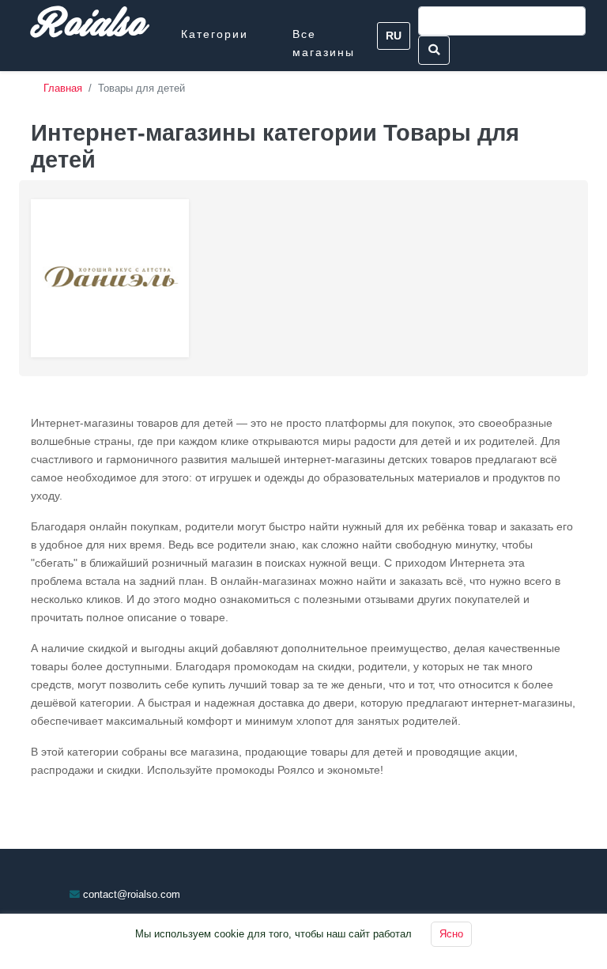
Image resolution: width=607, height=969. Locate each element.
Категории (214, 34)
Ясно (451, 934)
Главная (62, 88)
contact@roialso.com (131, 894)
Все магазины (323, 43)
